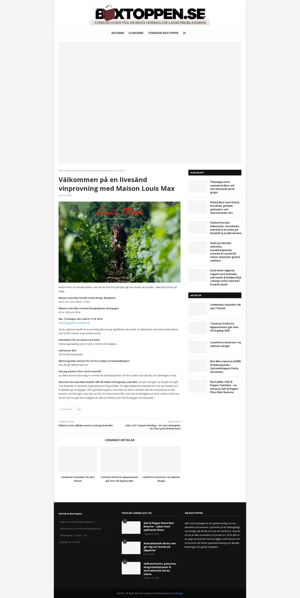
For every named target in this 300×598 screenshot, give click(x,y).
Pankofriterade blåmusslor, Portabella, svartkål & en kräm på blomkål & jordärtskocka (225, 228)
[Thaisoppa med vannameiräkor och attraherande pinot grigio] (197, 186)
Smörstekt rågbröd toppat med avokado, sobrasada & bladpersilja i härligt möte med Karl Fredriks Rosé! (225, 277)
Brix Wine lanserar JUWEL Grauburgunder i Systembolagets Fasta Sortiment (225, 366)
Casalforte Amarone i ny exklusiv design (225, 344)
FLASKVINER (136, 33)
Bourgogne (66, 409)
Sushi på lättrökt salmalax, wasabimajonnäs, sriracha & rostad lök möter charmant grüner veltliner (225, 251)
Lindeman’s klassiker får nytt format (225, 306)
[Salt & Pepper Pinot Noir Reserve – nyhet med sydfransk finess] (131, 527)
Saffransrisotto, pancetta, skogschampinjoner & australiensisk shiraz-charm (160, 569)
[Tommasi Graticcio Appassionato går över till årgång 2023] (119, 459)
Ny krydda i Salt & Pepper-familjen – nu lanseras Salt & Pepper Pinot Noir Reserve (224, 387)
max (79, 409)
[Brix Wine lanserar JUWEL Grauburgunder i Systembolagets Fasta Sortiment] (197, 366)
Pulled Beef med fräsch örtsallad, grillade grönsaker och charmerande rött (224, 208)
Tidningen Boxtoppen (163, 33)
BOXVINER (118, 33)
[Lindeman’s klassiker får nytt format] (78, 459)
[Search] (189, 33)
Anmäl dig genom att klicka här (74, 322)
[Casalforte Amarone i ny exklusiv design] (161, 459)
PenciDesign (177, 593)
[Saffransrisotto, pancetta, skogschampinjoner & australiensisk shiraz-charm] (131, 568)
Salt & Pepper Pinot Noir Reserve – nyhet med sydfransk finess (159, 526)
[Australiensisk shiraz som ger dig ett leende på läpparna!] (131, 548)
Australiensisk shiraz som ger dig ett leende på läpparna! (160, 547)
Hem (61, 170)
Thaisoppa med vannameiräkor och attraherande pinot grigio (222, 187)
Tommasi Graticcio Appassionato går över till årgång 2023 (224, 327)
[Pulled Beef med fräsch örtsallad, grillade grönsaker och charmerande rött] (197, 207)
